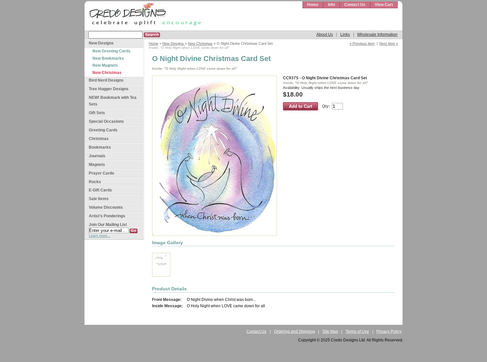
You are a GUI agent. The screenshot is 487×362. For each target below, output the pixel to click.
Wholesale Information (377, 34)
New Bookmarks (108, 58)
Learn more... (99, 236)
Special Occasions (106, 121)
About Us (324, 34)
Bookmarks (100, 147)
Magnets (97, 164)
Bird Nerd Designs (106, 80)
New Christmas (200, 43)
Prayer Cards (101, 173)
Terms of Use (357, 331)
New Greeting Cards (111, 51)
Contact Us (354, 4)
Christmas (99, 138)
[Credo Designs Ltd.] (144, 16)
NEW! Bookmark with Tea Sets (112, 100)
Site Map (330, 331)
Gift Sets (97, 112)
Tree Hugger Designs (109, 89)
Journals (97, 156)
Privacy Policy (389, 331)
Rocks (95, 182)
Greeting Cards (103, 130)
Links (345, 34)
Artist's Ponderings (107, 216)
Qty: (326, 106)
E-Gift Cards (100, 190)
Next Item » (388, 43)
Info (331, 4)
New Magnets (105, 65)
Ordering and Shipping (294, 331)
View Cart (384, 4)
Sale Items (99, 198)
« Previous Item (362, 43)
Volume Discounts (106, 207)
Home (312, 4)
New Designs (173, 43)
